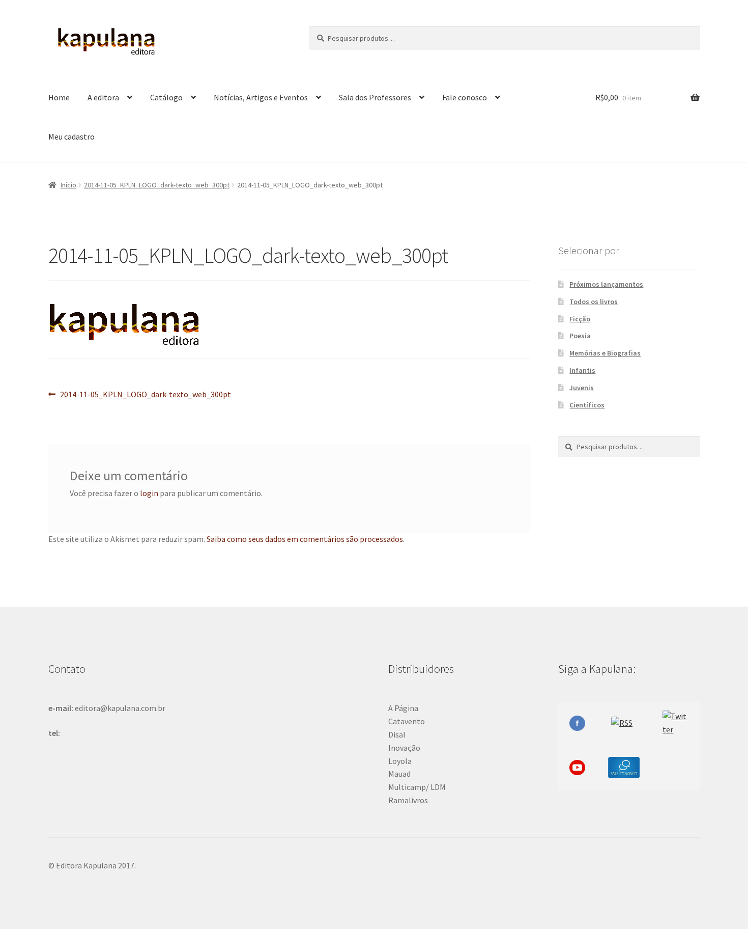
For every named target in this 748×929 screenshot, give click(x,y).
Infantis (582, 370)
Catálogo (166, 97)
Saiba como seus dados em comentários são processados (305, 539)
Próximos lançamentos (606, 284)
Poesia (580, 335)
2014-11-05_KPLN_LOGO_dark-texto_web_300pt (156, 184)
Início (68, 184)
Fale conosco (464, 97)
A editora (103, 97)
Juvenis (581, 387)
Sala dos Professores (375, 97)
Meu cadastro (71, 136)
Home (59, 97)
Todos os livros (593, 301)
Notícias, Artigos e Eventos (261, 97)
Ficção (579, 318)
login (149, 493)
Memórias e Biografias (605, 353)
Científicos (587, 404)
